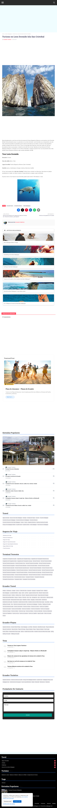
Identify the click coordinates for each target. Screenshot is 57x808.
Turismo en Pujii (15, 613)
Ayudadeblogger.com (35, 806)
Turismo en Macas (29, 611)
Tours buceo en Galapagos (42, 524)
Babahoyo (28, 765)
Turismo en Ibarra (14, 611)
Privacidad (37, 803)
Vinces (4, 615)
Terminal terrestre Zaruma (19, 577)
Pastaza (20, 597)
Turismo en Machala (38, 611)
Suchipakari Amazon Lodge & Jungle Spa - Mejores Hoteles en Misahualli (22, 498)
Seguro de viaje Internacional (9, 541)
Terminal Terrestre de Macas (8, 574)
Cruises (22, 522)
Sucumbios (47, 601)
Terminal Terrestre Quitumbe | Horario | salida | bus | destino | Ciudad (21, 483)
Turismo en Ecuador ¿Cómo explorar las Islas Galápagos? (17, 279)
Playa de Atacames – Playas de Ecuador (20, 389)
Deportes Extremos (32, 522)
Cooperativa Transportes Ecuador (9, 558)
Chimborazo (8, 590)
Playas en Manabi (40, 629)
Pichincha (24, 597)
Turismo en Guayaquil (44, 608)
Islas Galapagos (8, 33)
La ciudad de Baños (14, 592)
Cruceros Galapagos (44, 517)
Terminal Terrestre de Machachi (21, 574)
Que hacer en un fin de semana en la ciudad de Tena (21, 661)
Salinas (28, 599)
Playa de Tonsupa (21, 629)
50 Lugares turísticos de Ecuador (13, 476)
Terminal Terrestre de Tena (8, 577)
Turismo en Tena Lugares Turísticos (16, 645)
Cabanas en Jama (5, 774)
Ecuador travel (10, 205)
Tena (12, 604)
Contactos (43, 803)
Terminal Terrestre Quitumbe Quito (22, 567)
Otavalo (23, 595)
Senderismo (44, 599)
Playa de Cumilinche (7, 629)
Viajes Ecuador (40, 613)
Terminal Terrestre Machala (21, 565)
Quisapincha (34, 597)
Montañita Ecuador (41, 626)
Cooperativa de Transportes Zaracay (24, 561)
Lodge (19, 592)
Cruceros (37, 517)
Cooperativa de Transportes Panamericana (40, 558)
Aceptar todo (17, 801)
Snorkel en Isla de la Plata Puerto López (36, 601)
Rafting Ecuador (49, 597)
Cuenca (25, 522)
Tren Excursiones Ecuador (8, 606)
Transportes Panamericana (8, 579)
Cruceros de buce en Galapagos (22, 520)
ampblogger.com (49, 806)
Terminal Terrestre (36, 561)
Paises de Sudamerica (7, 537)
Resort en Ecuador (6, 599)
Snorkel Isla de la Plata (23, 601)
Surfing (51, 601)
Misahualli (37, 682)
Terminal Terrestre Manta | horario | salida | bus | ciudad (18, 505)
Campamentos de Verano (32, 774)
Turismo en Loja (22, 611)
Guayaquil (34, 590)
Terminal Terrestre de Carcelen (34, 570)
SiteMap (54, 803)
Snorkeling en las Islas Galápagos (11, 254)
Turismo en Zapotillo (32, 613)
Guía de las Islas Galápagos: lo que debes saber (15, 291)
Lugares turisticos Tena (33, 592)
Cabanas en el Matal (22, 774)
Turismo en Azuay (27, 606)
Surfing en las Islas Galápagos (11, 266)
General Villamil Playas (15, 626)
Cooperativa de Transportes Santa (10, 561)
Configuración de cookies (9, 803)
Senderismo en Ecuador (8, 601)
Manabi (40, 592)
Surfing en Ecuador (6, 604)
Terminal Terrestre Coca (20, 563)
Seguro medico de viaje (8, 546)
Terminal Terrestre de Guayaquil (9, 572)
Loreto (23, 592)
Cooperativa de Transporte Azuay (24, 558)
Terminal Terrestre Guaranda (45, 563)
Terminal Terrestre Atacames (9, 563)
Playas (34, 629)
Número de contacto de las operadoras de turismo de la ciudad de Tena (26, 656)
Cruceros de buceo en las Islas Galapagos (11, 522)
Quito (39, 597)
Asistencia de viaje (7, 535)
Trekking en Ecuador (46, 604)
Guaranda (29, 590)
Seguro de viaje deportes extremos (10, 544)
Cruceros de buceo (33, 520)
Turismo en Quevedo (23, 613)
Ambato (4, 590)
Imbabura (45, 590)
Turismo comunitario (18, 606)
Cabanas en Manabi (14, 774)
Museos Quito (45, 592)
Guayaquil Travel (39, 590)
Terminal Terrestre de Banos (22, 570)
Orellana (13, 595)
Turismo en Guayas (7, 611)
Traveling (40, 604)
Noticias (3, 782)
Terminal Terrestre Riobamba (12, 469)
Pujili (28, 597)
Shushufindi (15, 601)
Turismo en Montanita (47, 611)
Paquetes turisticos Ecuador (31, 595)
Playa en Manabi (29, 629)
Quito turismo (43, 597)
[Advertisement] (28, 17)
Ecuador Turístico (7, 39)
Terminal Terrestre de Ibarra (22, 572)
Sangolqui (33, 599)
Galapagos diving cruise (48, 679)
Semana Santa (38, 599)
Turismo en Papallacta (7, 613)
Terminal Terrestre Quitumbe (8, 567)
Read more (9, 397)
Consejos (24, 517)
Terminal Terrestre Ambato (46, 561)
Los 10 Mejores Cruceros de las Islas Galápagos (15, 303)
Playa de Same (15, 629)
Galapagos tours (6, 682)
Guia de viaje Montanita (26, 682)
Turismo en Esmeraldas (16, 608)
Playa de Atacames (50, 626)
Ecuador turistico (18, 205)
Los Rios (26, 592)
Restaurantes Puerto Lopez (16, 599)
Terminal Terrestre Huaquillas (9, 565)
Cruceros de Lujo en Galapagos (9, 520)
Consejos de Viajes (31, 517)
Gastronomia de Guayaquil (15, 682)
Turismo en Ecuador (7, 608)
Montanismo (42, 682)
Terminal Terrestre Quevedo (43, 565)
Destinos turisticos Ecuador (42, 522)
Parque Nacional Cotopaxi (43, 595)
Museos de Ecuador (7, 595)
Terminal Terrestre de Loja (47, 572)
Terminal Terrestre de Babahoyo (9, 570)
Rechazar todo (7, 801)
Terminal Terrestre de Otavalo (35, 574)
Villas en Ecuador (47, 613)
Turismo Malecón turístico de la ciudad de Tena (20, 666)
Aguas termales (6, 517)
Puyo (30, 597)
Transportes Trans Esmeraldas (28, 579)
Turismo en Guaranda (35, 608)
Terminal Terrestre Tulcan (47, 567)
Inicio (3, 33)
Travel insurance (6, 548)
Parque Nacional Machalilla (8, 597)
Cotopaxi (13, 590)
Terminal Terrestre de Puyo (46, 574)
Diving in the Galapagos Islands (9, 524)
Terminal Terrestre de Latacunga (34, 572)
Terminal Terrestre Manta (32, 565)
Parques (16, 597)
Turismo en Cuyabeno (44, 606)
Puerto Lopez (46, 629)
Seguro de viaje (6, 539)
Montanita (35, 626)
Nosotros (49, 803)
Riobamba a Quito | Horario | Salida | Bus (15, 491)
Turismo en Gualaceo (26, 608)
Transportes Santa (18, 579)
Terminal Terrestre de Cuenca (48, 570)
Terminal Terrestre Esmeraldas (32, 563)
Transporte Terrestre (30, 577)
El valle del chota (23, 590)
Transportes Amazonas (39, 577)
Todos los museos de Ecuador (19, 604)
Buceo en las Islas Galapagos (16, 517)
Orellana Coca (18, 595)
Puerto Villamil (6, 631)
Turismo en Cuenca (35, 606)
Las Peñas (30, 626)
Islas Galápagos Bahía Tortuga (11, 242)
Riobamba (25, 599)
